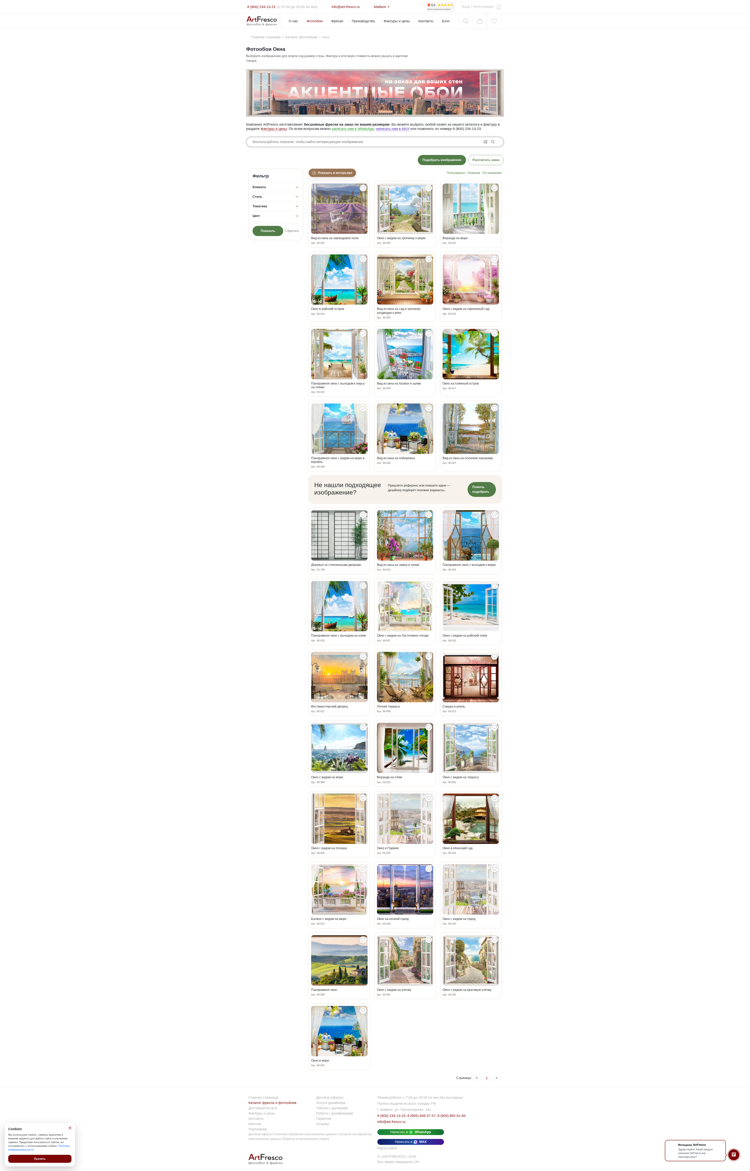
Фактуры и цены (397, 21)
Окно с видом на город (459, 919)
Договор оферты (330, 1097)
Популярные (456, 172)
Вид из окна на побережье (396, 458)
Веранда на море (455, 238)
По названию (492, 172)
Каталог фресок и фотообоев (272, 1103)
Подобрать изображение (441, 160)
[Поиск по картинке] (485, 141)
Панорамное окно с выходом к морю (469, 564)
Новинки (474, 172)
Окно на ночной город (393, 919)
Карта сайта (387, 1148)
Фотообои (315, 21)
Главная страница (263, 1097)
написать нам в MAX (392, 129)
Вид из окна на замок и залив (398, 564)
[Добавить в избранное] (363, 188)
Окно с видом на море (327, 777)
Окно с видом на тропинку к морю (401, 238)
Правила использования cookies (305, 1139)
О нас (293, 21)
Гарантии (323, 1119)
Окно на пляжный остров (461, 383)
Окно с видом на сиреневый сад (466, 308)
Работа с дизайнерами (334, 1113)
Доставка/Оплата (262, 1108)
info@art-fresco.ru (391, 1122)
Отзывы (322, 1124)
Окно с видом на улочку (394, 989)
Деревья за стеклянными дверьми (336, 564)
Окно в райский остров (327, 308)
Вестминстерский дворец (329, 706)
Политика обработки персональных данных (306, 1134)
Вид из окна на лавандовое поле (335, 238)
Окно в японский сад (457, 848)
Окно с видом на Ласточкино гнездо (403, 635)
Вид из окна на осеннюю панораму (468, 458)
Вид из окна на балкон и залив (399, 383)
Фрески (337, 21)
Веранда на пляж (389, 777)
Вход (466, 7)
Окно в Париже (388, 848)
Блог (446, 21)
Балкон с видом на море (328, 919)
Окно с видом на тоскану (329, 848)
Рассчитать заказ (485, 160)
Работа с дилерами (332, 1108)
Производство (363, 21)
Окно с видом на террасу (461, 777)
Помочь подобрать (480, 489)
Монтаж (254, 1124)
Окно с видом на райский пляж (465, 635)
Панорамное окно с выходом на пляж (338, 635)
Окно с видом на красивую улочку (467, 989)
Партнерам (257, 1129)
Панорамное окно (324, 989)
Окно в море (320, 1060)
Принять (40, 1158)
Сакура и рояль (454, 706)
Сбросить (292, 231)
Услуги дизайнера (331, 1103)
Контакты (425, 21)
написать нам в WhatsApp (353, 129)
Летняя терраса (388, 706)
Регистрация (483, 7)
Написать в (410, 1132)
